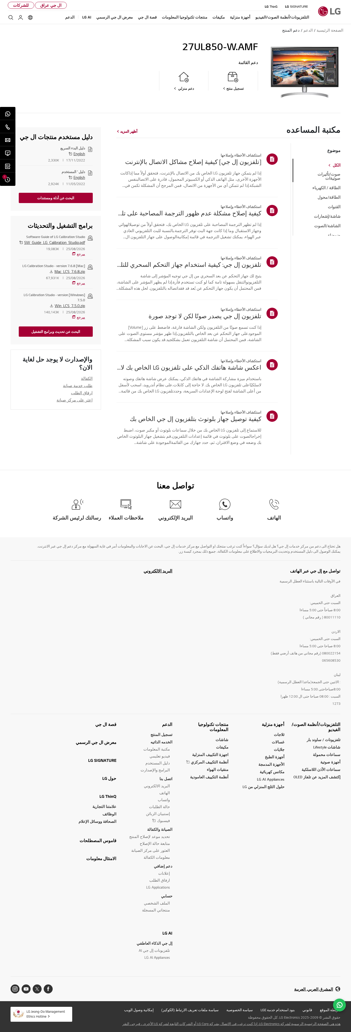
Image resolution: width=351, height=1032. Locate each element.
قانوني (307, 1010)
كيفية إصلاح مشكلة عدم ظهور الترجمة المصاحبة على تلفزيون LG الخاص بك (188, 213)
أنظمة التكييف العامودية (209, 776)
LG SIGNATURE (102, 760)
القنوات (334, 207)
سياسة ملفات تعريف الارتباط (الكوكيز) (190, 1010)
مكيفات (222, 747)
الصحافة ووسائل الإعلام (97, 821)
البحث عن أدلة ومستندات (55, 198)
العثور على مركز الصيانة (150, 850)
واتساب (164, 799)
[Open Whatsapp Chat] (339, 1005)
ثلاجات (279, 734)
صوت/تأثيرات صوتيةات (329, 176)
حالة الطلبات (159, 806)
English (79, 153)
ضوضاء (334, 235)
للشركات (21, 5)
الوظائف (109, 813)
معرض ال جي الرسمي (96, 742)
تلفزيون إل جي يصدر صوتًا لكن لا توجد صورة (205, 316)
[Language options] (30, 17)
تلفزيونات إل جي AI (154, 950)
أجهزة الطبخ (274, 756)
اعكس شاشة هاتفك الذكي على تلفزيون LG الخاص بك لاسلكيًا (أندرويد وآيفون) (188, 367)
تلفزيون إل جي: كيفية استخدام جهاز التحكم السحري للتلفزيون (188, 264)
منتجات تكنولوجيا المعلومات (213, 727)
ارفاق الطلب (82, 392)
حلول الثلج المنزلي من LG (263, 786)
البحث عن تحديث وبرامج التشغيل (55, 331)
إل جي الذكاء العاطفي (154, 943)
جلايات (279, 749)
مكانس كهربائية (272, 771)
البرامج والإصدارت (155, 770)
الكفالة (87, 378)
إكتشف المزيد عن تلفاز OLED (316, 776)
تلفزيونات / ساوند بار (323, 739)
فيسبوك (163, 820)
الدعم (167, 724)
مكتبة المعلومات (156, 749)
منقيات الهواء (217, 769)
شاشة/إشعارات (327, 216)
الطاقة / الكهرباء (326, 188)
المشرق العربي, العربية (313, 989)
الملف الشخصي (157, 903)
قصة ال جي (105, 724)
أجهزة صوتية (330, 762)
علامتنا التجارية (104, 806)
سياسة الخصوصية (239, 1010)
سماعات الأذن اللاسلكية (321, 769)
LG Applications (158, 887)
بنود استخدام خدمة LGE (278, 1010)
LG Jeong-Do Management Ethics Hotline (45, 1014)
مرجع (81, 254)
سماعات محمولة (326, 754)
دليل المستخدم (157, 763)
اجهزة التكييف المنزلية (210, 754)
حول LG (109, 778)
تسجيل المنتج (161, 734)
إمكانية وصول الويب (139, 1010)
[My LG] (20, 17)
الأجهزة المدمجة (271, 764)
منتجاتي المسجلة (156, 910)
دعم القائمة (248, 62)
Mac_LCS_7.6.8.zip (69, 271)
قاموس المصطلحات (98, 840)
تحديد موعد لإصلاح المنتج (149, 836)
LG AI (167, 933)
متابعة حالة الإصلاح (155, 843)
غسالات (278, 741)
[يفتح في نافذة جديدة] (48, 988)
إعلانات (164, 873)
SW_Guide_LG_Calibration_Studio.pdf (54, 242)
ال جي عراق (50, 5)
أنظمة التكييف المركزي (209, 762)
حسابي (166, 895)
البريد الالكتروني (158, 570)
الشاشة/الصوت (327, 226)
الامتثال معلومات (101, 858)
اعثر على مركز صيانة (75, 400)
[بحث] (11, 17)
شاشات (222, 739)
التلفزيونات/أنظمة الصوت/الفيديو (316, 727)
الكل (336, 165)
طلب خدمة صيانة (78, 385)
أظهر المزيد (128, 131)
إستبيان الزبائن (158, 813)
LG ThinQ (107, 796)
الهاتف (164, 792)
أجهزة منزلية (273, 724)
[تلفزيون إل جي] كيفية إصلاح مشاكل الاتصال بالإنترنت (193, 162)
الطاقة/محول (329, 197)
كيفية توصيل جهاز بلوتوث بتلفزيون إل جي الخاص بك (195, 419)
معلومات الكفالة (157, 857)
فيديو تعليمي (160, 756)
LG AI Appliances (270, 779)
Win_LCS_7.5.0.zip (70, 305)
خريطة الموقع (330, 1010)
